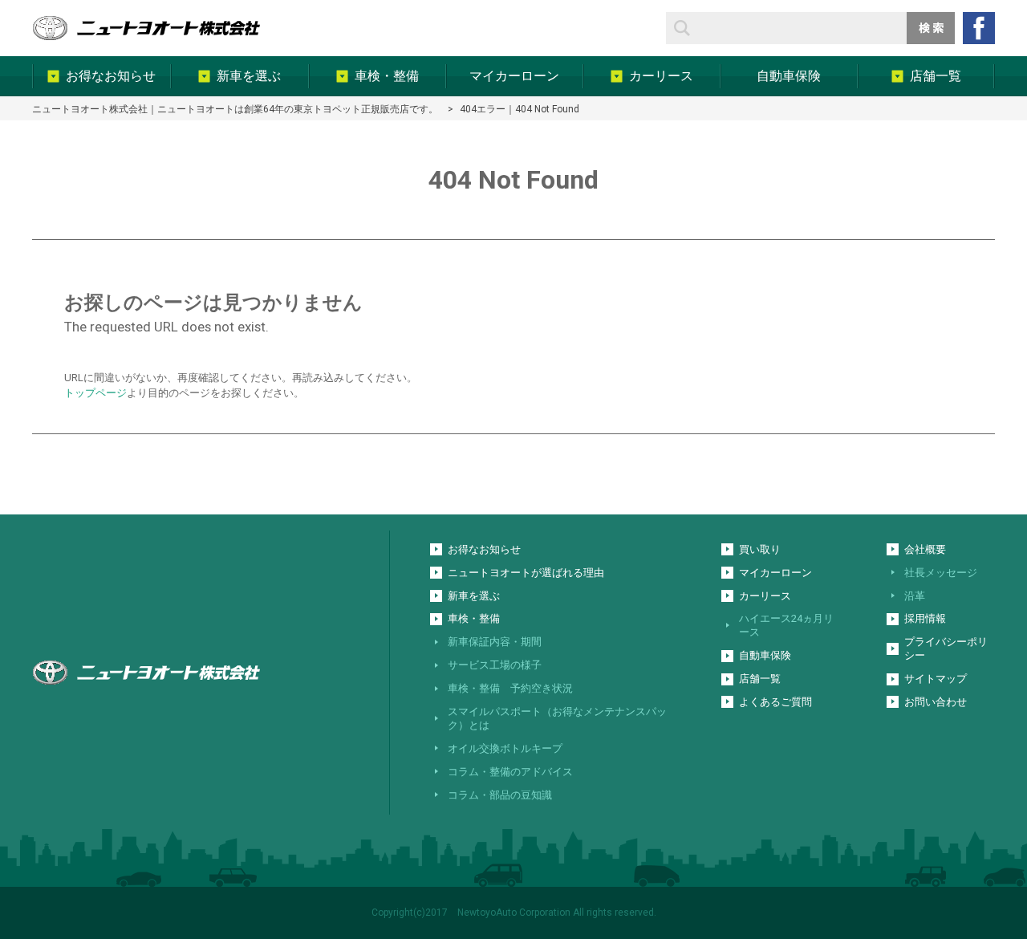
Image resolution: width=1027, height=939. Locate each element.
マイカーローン (775, 573)
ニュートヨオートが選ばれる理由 (526, 573)
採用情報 (925, 618)
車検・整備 (474, 618)
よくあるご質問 (775, 702)
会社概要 (925, 549)
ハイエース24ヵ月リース (786, 625)
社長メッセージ (940, 573)
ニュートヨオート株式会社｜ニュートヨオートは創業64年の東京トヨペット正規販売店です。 (235, 109)
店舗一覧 (760, 679)
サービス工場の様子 (495, 665)
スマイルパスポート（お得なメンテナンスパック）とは (557, 718)
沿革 (914, 596)
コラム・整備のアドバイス (510, 772)
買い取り (760, 549)
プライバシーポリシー (946, 648)
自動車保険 (765, 655)
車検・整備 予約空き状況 (510, 688)
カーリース (765, 596)
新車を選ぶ (474, 596)
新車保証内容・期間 (495, 642)
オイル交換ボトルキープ (505, 748)
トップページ (95, 393)
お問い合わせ (935, 702)
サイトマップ (935, 679)
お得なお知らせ (484, 549)
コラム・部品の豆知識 (500, 795)
